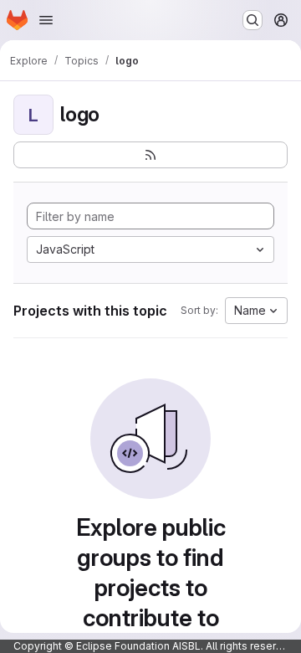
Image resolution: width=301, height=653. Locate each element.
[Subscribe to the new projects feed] (150, 154)
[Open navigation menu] (46, 20)
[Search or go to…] (252, 20)
